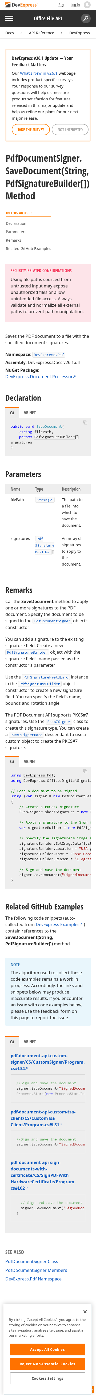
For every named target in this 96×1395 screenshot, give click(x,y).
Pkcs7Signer (59, 721)
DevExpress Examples (57, 924)
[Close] (85, 1312)
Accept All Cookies (47, 1349)
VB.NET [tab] (30, 413)
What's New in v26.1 (39, 73)
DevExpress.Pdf (49, 354)
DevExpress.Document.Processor (39, 377)
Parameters (16, 231)
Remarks (13, 240)
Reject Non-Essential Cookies (47, 1364)
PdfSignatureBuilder (54, 436)
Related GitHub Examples (28, 248)
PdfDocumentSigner (52, 621)
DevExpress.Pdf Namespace (33, 1279)
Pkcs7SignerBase (26, 734)
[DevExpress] (21, 5)
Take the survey (31, 129)
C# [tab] (12, 413)
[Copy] (85, 422)
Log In (75, 4)
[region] (47, 1349)
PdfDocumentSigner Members (36, 1270)
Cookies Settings (48, 1378)
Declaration (16, 223)
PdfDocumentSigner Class (31, 1261)
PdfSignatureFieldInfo (45, 677)
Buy (61, 4)
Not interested (70, 129)
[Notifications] (87, 4)
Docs (9, 32)
